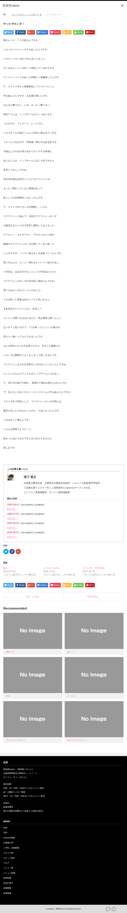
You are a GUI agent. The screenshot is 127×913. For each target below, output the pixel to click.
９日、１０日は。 (33, 596)
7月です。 (12, 518)
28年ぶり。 (11, 652)
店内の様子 (8, 883)
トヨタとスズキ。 (52, 568)
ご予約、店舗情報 (11, 848)
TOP (5, 833)
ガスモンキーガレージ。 (17, 740)
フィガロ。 (72, 696)
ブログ (6, 863)
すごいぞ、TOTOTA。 (94, 568)
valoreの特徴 (9, 838)
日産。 (9, 696)
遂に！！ (8, 568)
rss (108, 909)
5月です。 (12, 537)
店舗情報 (7, 888)
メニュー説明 (9, 873)
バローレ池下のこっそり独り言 (32, 505)
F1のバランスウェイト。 (78, 740)
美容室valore (60, 909)
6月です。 (12, 527)
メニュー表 (8, 868)
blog (5, 828)
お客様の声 (8, 843)
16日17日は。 (93, 596)
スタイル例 (8, 853)
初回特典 (7, 878)
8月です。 (12, 509)
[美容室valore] (11, 6)
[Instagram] (113, 909)
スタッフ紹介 (9, 858)
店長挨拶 (7, 893)
